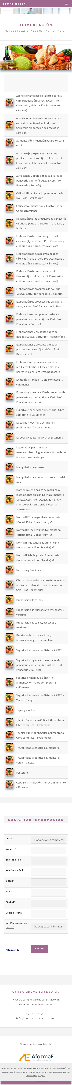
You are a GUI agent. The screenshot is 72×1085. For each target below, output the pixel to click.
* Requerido (13, 949)
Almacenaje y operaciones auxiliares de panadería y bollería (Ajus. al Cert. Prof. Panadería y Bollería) (39, 180)
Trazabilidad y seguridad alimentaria (38, 747)
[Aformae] (36, 1061)
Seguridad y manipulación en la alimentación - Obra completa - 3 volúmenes (36, 682)
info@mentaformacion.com (36, 1018)
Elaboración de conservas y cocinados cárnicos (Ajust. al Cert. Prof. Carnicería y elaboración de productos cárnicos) (40, 241)
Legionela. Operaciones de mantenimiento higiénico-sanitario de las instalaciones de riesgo (41, 452)
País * (9, 891)
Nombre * (11, 849)
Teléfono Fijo (13, 859)
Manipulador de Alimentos (32, 467)
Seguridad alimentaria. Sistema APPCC (39, 650)
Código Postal (14, 912)
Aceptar (41, 1075)
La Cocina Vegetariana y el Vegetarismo (39, 437)
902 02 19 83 (35, 1014)
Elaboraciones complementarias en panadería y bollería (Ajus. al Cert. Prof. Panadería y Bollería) (39, 319)
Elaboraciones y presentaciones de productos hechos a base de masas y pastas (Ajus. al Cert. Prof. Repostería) (38, 366)
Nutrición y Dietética (28, 570)
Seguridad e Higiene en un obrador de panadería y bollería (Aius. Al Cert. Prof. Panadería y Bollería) (39, 665)
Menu (66, 4)
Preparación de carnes (29, 600)
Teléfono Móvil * (15, 870)
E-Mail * (10, 880)
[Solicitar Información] (9, 105)
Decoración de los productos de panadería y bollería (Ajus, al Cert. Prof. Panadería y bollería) (41, 223)
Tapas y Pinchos (25, 710)
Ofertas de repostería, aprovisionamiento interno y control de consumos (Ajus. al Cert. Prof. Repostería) (41, 585)
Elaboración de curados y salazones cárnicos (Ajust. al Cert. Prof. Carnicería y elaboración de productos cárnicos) (40, 258)
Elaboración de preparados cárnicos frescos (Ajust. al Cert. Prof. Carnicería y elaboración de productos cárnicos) (39, 276)
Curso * (10, 838)
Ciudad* (10, 902)
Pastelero (22, 772)
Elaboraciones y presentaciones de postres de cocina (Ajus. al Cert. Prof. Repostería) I (37, 349)
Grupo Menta (14, 4)
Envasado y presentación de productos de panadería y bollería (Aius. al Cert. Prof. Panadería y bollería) (40, 397)
